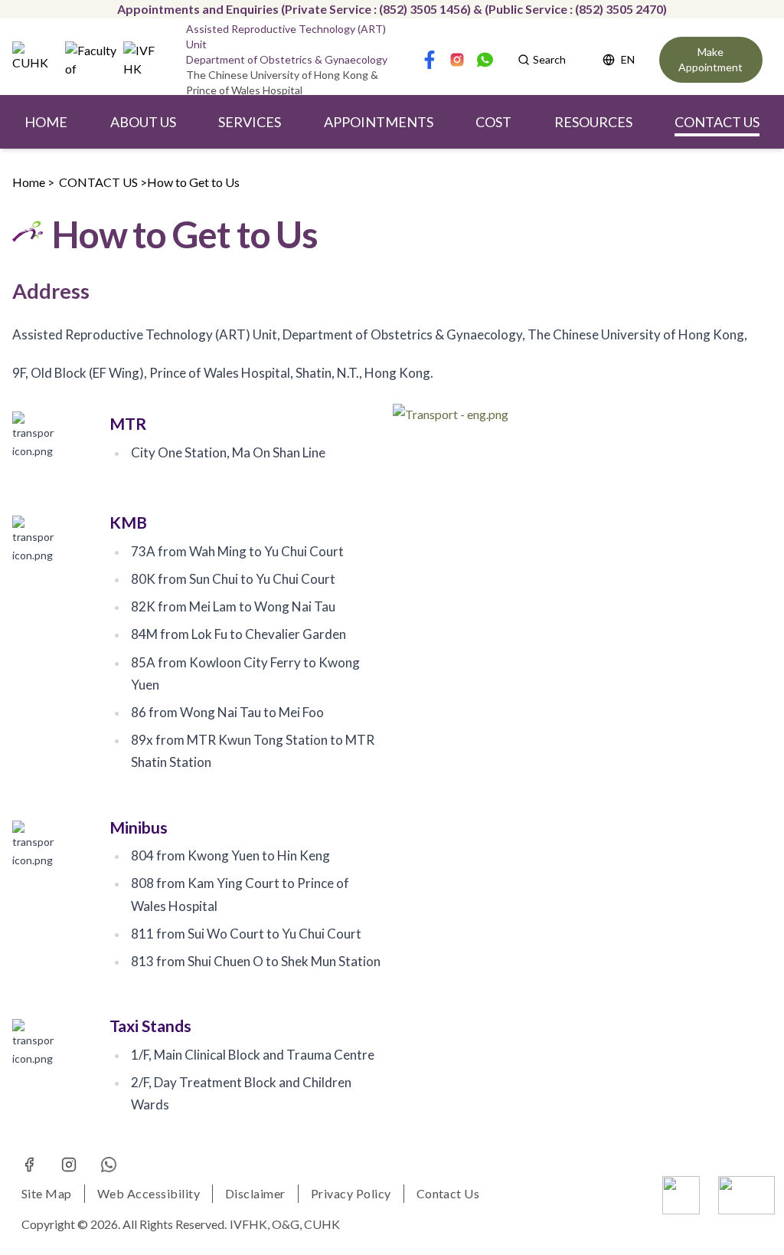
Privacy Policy (351, 1193)
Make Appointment (710, 59)
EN (628, 59)
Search (549, 59)
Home (28, 182)
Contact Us (448, 1193)
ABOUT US (143, 121)
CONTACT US (717, 121)
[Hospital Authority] (681, 1195)
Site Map (46, 1193)
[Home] (35, 59)
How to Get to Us (193, 182)
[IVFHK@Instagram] (69, 1164)
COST (493, 121)
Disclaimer (255, 1193)
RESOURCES (593, 121)
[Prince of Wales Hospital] (746, 1195)
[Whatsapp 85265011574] (108, 1164)
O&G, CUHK (306, 1224)
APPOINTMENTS (378, 121)
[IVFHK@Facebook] (29, 1164)
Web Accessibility (148, 1193)
